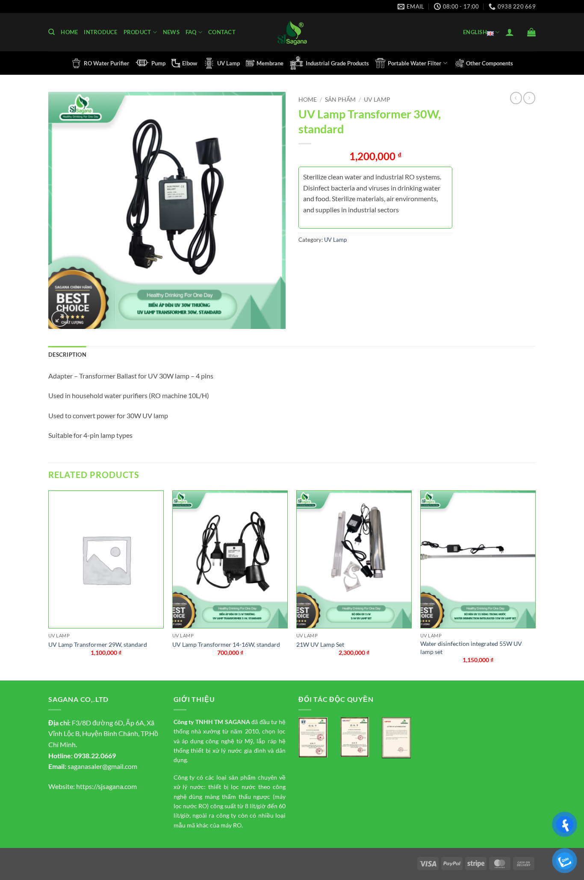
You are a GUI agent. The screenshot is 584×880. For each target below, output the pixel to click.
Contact (222, 32)
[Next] (535, 585)
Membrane (270, 63)
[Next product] (516, 98)
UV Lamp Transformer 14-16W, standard (226, 644)
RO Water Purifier (106, 63)
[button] (509, 32)
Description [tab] (67, 354)
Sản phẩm (340, 99)
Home (69, 32)
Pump (158, 63)
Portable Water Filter (414, 63)
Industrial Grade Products (337, 63)
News (171, 32)
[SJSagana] (292, 32)
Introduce (100, 32)
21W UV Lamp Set (320, 644)
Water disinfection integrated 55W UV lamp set (471, 647)
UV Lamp (228, 63)
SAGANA (237, 721)
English (475, 32)
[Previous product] (529, 98)
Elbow (189, 63)
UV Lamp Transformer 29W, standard (97, 644)
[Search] (51, 32)
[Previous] (48, 585)
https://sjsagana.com (106, 786)
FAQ (191, 32)
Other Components (489, 63)
